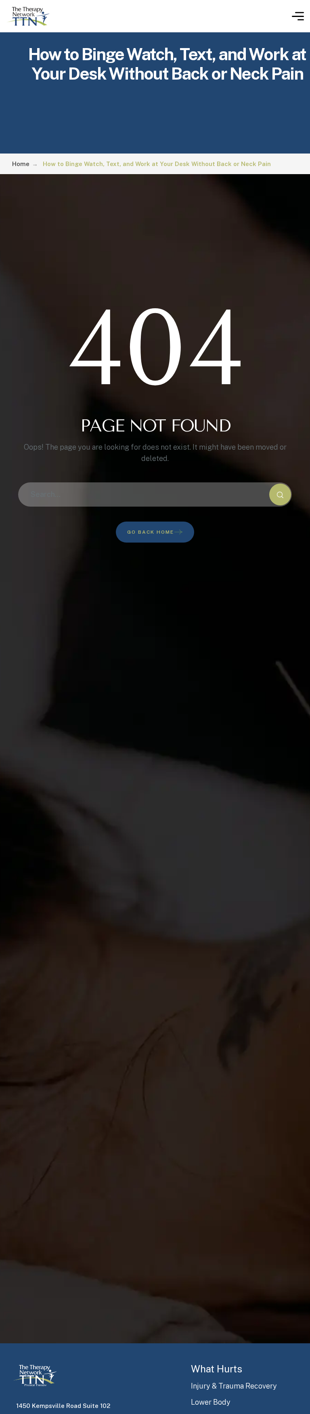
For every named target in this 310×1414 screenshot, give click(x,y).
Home (20, 163)
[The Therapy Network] (28, 16)
